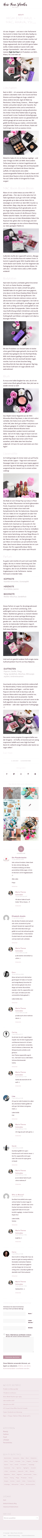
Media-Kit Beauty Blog (10, 1503)
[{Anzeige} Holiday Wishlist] (12, 808)
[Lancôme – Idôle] (12, 793)
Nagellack (19, 1474)
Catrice (6, 1461)
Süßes (23, 1481)
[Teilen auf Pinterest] (28, 774)
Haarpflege (31, 1464)
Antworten (14, 886)
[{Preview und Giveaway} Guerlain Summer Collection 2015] (30, 793)
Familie (16, 1464)
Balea (22, 1458)
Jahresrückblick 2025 (8, 1400)
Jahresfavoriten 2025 (8, 1404)
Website (30, 1327)
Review (30, 1477)
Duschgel (35, 1461)
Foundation (23, 1464)
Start (4, 1500)
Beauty (21, 15)
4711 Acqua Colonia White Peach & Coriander (15, 1408)
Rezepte (6, 1481)
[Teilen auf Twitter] (14, 774)
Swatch (18, 1481)
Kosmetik (33, 1468)
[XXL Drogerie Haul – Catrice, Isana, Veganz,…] (12, 823)
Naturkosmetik (28, 1474)
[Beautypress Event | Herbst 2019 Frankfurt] (12, 835)
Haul (13, 1468)
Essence (6, 1464)
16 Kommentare (25, 760)
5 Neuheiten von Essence (9, 1393)
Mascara (32, 1471)
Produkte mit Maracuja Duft (10, 1389)
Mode (13, 1474)
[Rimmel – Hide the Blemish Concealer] (30, 805)
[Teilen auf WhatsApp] (21, 774)
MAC (26, 1471)
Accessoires (16, 1458)
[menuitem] (4, 1535)
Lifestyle (6, 1440)
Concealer (17, 1461)
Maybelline (7, 1474)
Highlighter (26, 1468)
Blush (27, 1458)
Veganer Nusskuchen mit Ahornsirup (12, 1412)
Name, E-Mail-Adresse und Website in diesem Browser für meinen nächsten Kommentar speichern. (18, 1336)
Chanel (11, 1461)
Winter (22, 1484)
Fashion (6, 1434)
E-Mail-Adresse (31, 1321)
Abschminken (7, 1458)
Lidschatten (13, 1471)
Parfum (6, 1477)
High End (18, 1468)
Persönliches (7, 1443)
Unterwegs (7, 1484)
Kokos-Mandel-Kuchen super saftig (12, 1396)
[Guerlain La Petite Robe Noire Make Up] (30, 835)
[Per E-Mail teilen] (35, 774)
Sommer (12, 1481)
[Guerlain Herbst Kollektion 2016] (30, 823)
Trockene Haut (31, 1481)
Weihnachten (15, 1484)
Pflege (17, 1477)
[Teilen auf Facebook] (6, 774)
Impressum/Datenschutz (10, 1507)
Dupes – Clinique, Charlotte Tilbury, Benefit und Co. (17, 1416)
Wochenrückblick (30, 1484)
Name (30, 1313)
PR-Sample (24, 1477)
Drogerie (29, 1461)
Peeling (12, 1477)
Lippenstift (20, 1471)
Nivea (34, 1474)
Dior (23, 1461)
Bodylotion (34, 1458)
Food (5, 1437)
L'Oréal (6, 1471)
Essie (11, 1464)
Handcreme (7, 1468)
